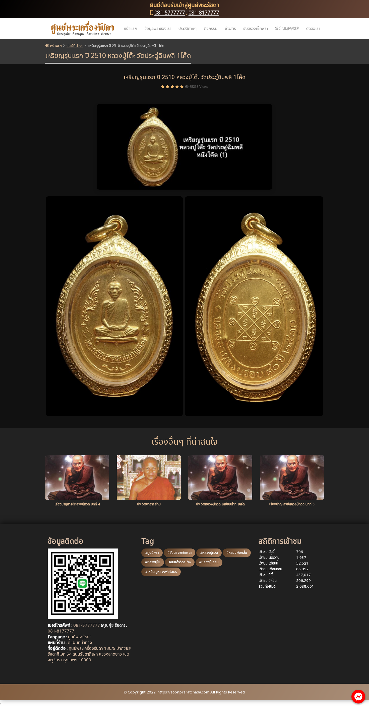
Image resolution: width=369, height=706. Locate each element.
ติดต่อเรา (313, 29)
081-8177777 (204, 13)
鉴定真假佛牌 (287, 29)
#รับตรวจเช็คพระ (179, 552)
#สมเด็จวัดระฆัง (180, 562)
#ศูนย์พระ (152, 552)
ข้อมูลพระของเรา (157, 29)
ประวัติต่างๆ (187, 29)
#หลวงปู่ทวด (209, 552)
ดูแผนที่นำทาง (80, 643)
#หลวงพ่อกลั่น (236, 552)
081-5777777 (169, 13)
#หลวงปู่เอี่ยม (209, 562)
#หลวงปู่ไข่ (152, 562)
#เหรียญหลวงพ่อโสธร (161, 571)
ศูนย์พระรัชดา (79, 637)
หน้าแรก (130, 29)
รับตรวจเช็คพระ (255, 29)
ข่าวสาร (230, 29)
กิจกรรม (210, 29)
